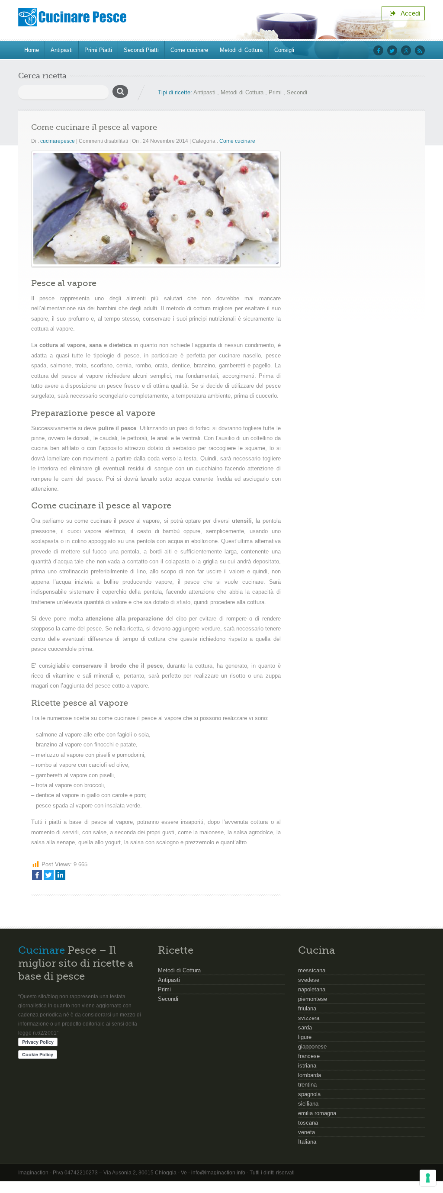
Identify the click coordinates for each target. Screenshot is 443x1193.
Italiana (307, 1141)
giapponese (312, 1046)
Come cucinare (189, 50)
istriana (307, 1065)
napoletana (311, 989)
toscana (308, 1122)
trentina (307, 1084)
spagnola (309, 1094)
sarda (305, 1027)
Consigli (284, 50)
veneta (306, 1132)
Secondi (297, 92)
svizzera (308, 1018)
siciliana (308, 1103)
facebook (378, 50)
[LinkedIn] (60, 875)
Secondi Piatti (141, 50)
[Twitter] (49, 875)
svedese (308, 980)
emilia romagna (317, 1113)
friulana (307, 1008)
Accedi (408, 13)
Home (31, 50)
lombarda (309, 1075)
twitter (392, 50)
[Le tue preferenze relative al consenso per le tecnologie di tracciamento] (428, 1178)
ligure (304, 1037)
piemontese (312, 999)
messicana (311, 970)
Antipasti (62, 50)
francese (309, 1056)
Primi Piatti (98, 50)
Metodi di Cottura (241, 50)
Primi (275, 92)
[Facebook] (37, 875)
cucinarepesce (57, 141)
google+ (406, 50)
